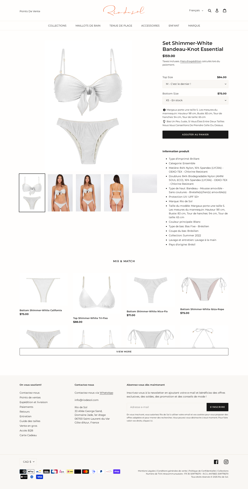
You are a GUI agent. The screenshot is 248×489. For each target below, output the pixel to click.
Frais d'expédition (190, 61)
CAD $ (27, 461)
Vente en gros (28, 425)
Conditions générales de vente (172, 471)
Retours (25, 411)
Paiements (26, 407)
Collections (222, 471)
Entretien (25, 416)
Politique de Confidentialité (202, 471)
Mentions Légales (146, 471)
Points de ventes (30, 397)
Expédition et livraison (34, 402)
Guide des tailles (30, 421)
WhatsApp (106, 392)
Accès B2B (26, 430)
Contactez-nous (30, 392)
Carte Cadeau (28, 435)
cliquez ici (148, 420)
